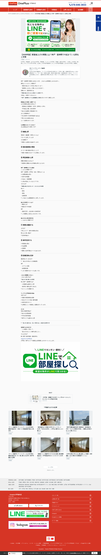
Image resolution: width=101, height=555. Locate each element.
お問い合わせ (67, 9)
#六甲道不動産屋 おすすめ (62, 63)
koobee (12, 543)
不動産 (22, 59)
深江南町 (51, 482)
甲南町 (20, 482)
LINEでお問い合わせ (57, 509)
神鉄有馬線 (21, 486)
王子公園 (36, 488)
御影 (53, 488)
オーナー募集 (55, 520)
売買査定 (54, 9)
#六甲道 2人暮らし (37, 63)
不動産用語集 (46, 543)
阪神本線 (27, 484)
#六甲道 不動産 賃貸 (56, 61)
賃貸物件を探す (28, 9)
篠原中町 (37, 482)
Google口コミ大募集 (57, 517)
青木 (50, 488)
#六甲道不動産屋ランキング (48, 63)
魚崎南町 (42, 482)
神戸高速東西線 (71, 484)
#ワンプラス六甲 (28, 63)
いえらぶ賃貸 (38, 543)
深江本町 (32, 482)
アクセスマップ (55, 506)
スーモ (31, 543)
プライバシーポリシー (53, 545)
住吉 (40, 488)
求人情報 (18, 543)
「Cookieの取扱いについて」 (75, 553)
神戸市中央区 (45, 480)
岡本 (28, 482)
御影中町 (59, 482)
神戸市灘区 (21, 480)
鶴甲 (55, 482)
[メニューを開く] (90, 9)
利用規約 (44, 545)
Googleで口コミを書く (86, 543)
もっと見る (50, 467)
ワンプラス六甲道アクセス (57, 543)
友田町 (47, 482)
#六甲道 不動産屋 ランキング (42, 61)
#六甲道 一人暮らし (67, 61)
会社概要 (80, 9)
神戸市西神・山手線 (62, 484)
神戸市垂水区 (52, 480)
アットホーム (25, 543)
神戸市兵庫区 (60, 480)
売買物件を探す (41, 9)
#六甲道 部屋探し (73, 63)
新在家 (43, 488)
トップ (15, 9)
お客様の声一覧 (55, 499)
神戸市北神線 (28, 486)
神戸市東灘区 (28, 480)
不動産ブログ (55, 502)
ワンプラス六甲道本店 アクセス (72, 543)
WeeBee (38, 545)
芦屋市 (33, 480)
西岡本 (24, 482)
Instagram (54, 513)
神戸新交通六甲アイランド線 (44, 484)
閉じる (94, 553)
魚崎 (47, 488)
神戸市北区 (38, 480)
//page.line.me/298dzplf (26, 338)
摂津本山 (31, 488)
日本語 (13, 553)
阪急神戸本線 (33, 484)
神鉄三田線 (54, 484)
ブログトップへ (50, 470)
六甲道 (23, 488)
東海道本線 (21, 484)
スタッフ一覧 (55, 495)
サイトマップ (63, 545)
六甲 (20, 488)
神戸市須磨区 (67, 480)
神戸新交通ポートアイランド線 (83, 484)
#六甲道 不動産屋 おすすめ (28, 61)
